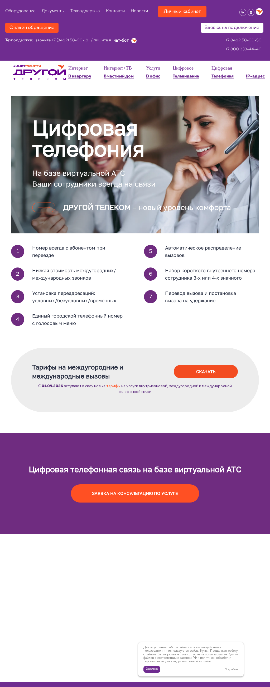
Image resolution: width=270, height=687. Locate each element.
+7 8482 (243, 40)
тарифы (113, 386)
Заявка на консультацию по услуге (135, 493)
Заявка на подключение (232, 27)
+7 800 (243, 49)
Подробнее (231, 669)
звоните (62, 40)
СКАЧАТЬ (205, 371)
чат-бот (122, 40)
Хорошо (152, 669)
